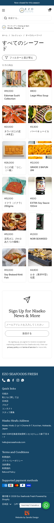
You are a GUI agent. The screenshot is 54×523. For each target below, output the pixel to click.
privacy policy (13, 347)
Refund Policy (8, 472)
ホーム (4, 35)
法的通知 (6, 464)
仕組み (5, 393)
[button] (15, 27)
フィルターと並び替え (21, 57)
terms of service (29, 347)
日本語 (5, 401)
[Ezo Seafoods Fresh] (26, 10)
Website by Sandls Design (27, 517)
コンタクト (7, 408)
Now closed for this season (27, 3)
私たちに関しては (10, 397)
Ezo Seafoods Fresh (26, 496)
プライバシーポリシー (12, 460)
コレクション (16, 35)
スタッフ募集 (8, 412)
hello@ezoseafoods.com (13, 442)
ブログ (5, 405)
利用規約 (6, 457)
